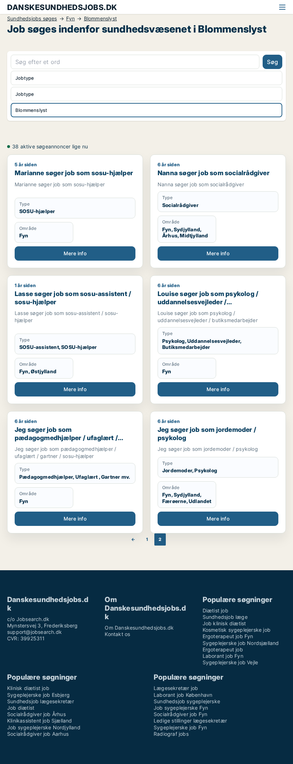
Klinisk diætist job (28, 688)
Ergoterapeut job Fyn (228, 636)
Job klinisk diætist (224, 623)
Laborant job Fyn (223, 656)
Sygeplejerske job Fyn (180, 727)
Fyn (70, 18)
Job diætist (20, 708)
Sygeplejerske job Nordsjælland (241, 643)
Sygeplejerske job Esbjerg (38, 695)
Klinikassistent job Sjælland (39, 721)
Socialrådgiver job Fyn (180, 714)
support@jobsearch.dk (34, 632)
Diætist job (215, 610)
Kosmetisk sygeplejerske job (236, 630)
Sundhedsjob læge (225, 617)
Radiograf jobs (171, 734)
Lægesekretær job (176, 688)
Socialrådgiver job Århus (36, 714)
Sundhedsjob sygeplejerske (187, 701)
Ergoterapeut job (223, 649)
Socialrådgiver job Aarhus (38, 734)
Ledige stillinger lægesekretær (190, 721)
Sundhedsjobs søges (32, 18)
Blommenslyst (100, 18)
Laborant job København (183, 695)
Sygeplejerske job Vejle (230, 662)
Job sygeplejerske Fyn (181, 708)
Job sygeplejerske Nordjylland (43, 727)
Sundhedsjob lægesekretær (40, 701)
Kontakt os (117, 634)
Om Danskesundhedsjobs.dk (139, 628)
